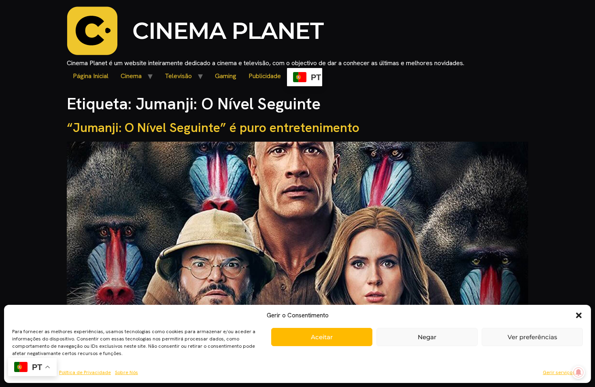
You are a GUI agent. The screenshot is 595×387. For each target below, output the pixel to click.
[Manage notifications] (578, 372)
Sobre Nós (126, 372)
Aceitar (322, 337)
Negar (427, 337)
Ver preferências (532, 337)
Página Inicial (90, 76)
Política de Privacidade (85, 372)
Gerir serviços (559, 372)
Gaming (225, 76)
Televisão (178, 76)
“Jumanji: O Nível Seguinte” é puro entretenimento (213, 127)
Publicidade (265, 76)
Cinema (131, 76)
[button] (579, 315)
